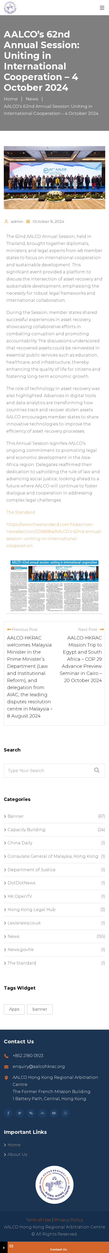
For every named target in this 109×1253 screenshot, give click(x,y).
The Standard (20, 512)
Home (14, 1144)
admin (17, 221)
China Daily (20, 842)
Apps (14, 1009)
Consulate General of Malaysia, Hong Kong (53, 856)
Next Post (87, 629)
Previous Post (25, 629)
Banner (16, 816)
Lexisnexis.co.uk (24, 923)
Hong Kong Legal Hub (32, 909)
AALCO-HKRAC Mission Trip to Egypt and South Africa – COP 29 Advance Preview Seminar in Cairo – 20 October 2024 (81, 659)
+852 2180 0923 (28, 1055)
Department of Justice (32, 869)
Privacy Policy (68, 1220)
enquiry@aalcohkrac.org (39, 1066)
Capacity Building (26, 829)
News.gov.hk (21, 949)
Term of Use (38, 1220)
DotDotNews (21, 883)
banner (39, 1009)
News (13, 936)
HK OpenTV (20, 896)
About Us (17, 1154)
